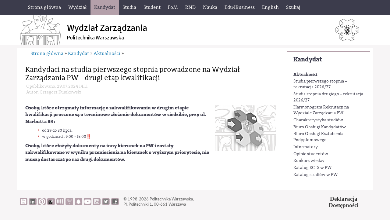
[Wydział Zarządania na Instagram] (97, 204)
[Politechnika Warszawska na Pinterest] (42, 204)
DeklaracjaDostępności (343, 202)
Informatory (305, 147)
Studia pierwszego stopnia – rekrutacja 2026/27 (320, 84)
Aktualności (305, 74)
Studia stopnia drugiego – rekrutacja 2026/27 (328, 97)
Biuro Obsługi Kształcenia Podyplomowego (318, 137)
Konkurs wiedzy (308, 160)
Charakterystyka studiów (318, 120)
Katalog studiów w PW (315, 175)
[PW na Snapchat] (78, 204)
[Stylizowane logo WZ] (245, 128)
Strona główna (46, 53)
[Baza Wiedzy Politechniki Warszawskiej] (23, 204)
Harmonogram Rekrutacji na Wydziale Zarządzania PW (321, 110)
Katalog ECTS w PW (312, 167)
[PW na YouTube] (87, 204)
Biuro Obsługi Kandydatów (319, 127)
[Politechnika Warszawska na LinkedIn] (33, 204)
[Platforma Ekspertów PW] (51, 204)
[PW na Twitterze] (106, 204)
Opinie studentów (310, 154)
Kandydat (307, 59)
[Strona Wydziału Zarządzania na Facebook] (115, 204)
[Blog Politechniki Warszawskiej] (69, 204)
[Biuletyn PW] (60, 204)
